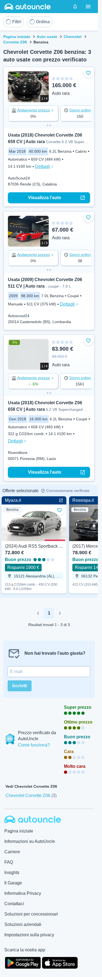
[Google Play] (22, 962)
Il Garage (13, 883)
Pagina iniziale (16, 36)
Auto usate (47, 36)
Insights (11, 872)
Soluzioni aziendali (22, 924)
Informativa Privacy (22, 893)
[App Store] (59, 962)
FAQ (8, 862)
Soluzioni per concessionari (31, 914)
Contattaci (14, 903)
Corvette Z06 (15, 42)
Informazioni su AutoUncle (29, 841)
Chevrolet (73, 36)
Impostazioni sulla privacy (29, 934)
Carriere (12, 851)
